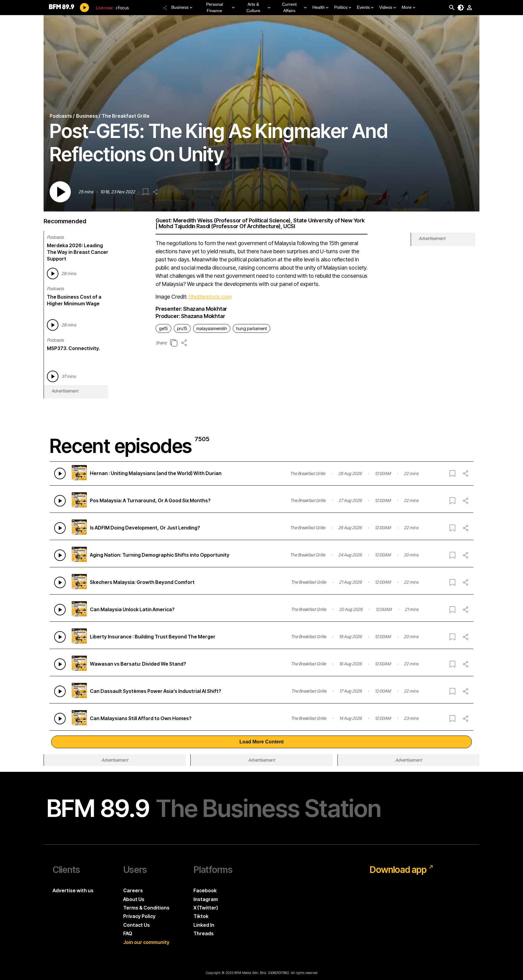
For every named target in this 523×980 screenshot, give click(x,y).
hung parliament (251, 328)
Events (363, 7)
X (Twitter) (205, 908)
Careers (133, 890)
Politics (340, 7)
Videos (385, 7)
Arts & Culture (253, 7)
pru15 (182, 328)
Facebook (205, 890)
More (407, 7)
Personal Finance (214, 7)
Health (318, 7)
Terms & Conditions (146, 908)
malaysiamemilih (211, 328)
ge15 (163, 328)
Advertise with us (73, 890)
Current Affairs (289, 7)
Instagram (205, 899)
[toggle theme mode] (460, 7)
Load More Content (261, 741)
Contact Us (136, 925)
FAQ (127, 933)
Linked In (203, 925)
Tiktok (201, 916)
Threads (203, 933)
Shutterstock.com (210, 296)
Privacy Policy (139, 916)
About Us (133, 899)
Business (180, 7)
